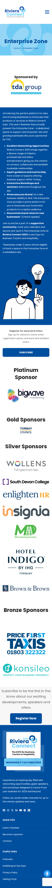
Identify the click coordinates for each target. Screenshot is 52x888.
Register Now (26, 718)
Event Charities (11, 827)
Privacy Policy (10, 872)
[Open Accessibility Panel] (47, 873)
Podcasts (8, 859)
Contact (7, 841)
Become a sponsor (13, 834)
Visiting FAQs (10, 879)
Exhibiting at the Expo (14, 865)
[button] (47, 12)
